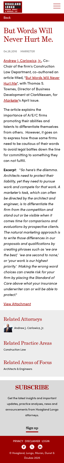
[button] (56, 6)
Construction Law (15, 349)
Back (7, 17)
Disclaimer (32, 441)
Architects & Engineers (18, 369)
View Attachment (17, 303)
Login (45, 441)
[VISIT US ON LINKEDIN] (40, 447)
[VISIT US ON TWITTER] (32, 447)
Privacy (18, 441)
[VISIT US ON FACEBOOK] (24, 447)
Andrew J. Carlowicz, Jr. (22, 60)
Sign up (32, 428)
